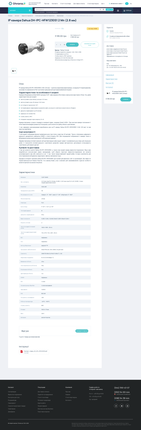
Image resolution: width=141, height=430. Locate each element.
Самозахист (12, 403)
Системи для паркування (52, 12)
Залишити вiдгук (81, 331)
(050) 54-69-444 (122, 392)
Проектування (42, 406)
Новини (68, 394)
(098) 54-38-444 (121, 398)
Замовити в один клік (89, 44)
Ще (102, 3)
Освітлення (11, 409)
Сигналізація (12, 392)
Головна (10, 15)
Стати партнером (93, 3)
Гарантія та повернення (45, 394)
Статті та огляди (65, 3)
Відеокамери (60, 15)
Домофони (11, 411)
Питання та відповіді (44, 400)
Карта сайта (41, 403)
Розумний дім (12, 400)
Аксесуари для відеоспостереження (45, 15)
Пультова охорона (43, 411)
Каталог (17, 15)
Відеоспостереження (27, 15)
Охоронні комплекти (39, 12)
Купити (72, 44)
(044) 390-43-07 (121, 387)
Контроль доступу (14, 397)
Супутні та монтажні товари (16, 406)
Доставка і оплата (79, 3)
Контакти (55, 3)
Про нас (46, 3)
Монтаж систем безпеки (45, 409)
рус (131, 3)
